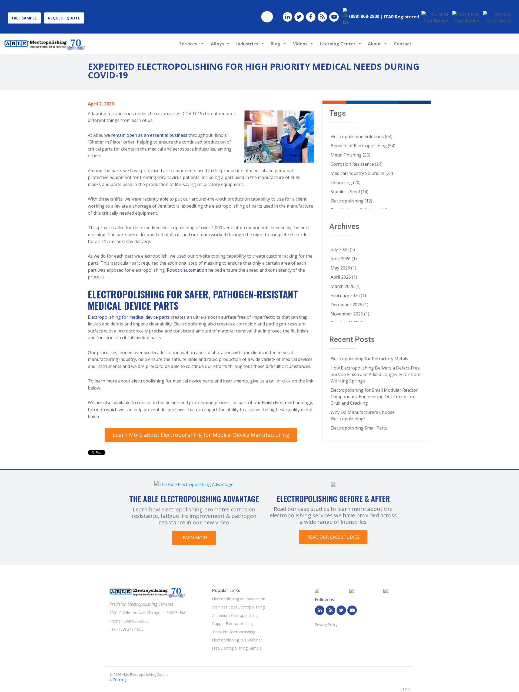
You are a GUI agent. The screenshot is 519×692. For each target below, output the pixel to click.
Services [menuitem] (188, 44)
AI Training (117, 679)
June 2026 (344, 259)
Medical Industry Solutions (362, 173)
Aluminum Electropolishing (235, 615)
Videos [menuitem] (300, 44)
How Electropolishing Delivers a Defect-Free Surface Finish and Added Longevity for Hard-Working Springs (376, 374)
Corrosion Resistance (356, 164)
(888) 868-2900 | (366, 16)
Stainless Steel (349, 192)
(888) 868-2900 (135, 621)
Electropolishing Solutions (361, 136)
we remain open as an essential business (145, 135)
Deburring (346, 182)
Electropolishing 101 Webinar (237, 640)
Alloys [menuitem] (217, 44)
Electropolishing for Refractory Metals (369, 359)
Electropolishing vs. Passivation (238, 598)
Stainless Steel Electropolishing (238, 607)
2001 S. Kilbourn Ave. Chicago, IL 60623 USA (147, 612)
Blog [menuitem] (275, 44)
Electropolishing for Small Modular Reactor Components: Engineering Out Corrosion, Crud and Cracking (374, 396)
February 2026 (348, 295)
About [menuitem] (374, 44)
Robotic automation (187, 270)
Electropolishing (351, 201)
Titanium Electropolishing (233, 631)
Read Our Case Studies (333, 537)
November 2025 (350, 314)
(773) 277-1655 (130, 629)
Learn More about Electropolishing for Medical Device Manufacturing (201, 434)
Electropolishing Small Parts (359, 428)
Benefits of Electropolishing (363, 146)
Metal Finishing (350, 155)
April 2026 (344, 277)
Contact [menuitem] (402, 44)
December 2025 (349, 305)
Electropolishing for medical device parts (129, 317)
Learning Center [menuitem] (337, 44)
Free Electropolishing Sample (237, 648)
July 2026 (343, 249)
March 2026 (346, 286)
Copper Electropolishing (232, 623)
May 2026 (343, 268)
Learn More (194, 538)
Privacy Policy (326, 624)
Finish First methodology (287, 402)
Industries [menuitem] (247, 44)
